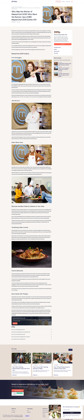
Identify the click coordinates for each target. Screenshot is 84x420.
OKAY (27, 416)
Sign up (71, 412)
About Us (68, 1)
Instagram (29, 412)
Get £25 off (29, 415)
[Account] (71, 1)
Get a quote (29, 313)
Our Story (13, 410)
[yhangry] (14, 1)
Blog (28, 410)
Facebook (29, 413)
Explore (63, 1)
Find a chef (58, 1)
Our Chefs (13, 412)
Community (30, 408)
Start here (15, 323)
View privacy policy (19, 416)
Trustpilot (14, 394)
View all (70, 349)
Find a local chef (17, 390)
